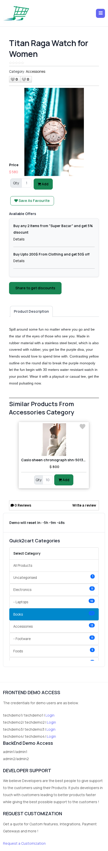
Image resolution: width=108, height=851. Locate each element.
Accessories (35, 71)
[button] (100, 13)
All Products (22, 565)
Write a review (84, 505)
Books (53, 614)
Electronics (53, 589)
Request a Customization (24, 843)
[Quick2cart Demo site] (16, 13)
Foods (53, 650)
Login (50, 715)
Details (18, 239)
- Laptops (53, 602)
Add (44, 184)
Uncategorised (53, 577)
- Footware (53, 638)
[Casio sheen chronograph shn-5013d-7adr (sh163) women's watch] (53, 439)
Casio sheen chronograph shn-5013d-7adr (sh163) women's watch (53, 459)
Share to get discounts (35, 288)
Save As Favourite (34, 200)
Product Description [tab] (31, 311)
